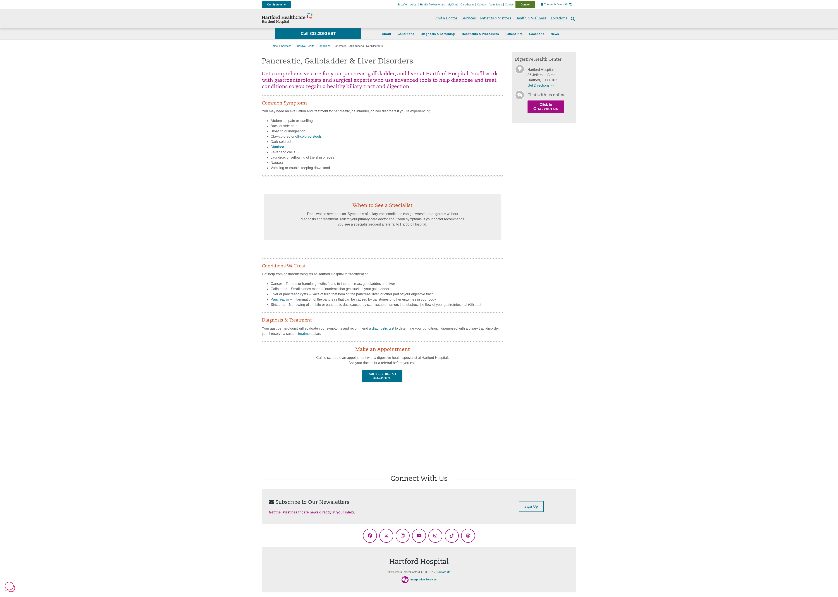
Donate (525, 4)
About (413, 4)
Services (469, 18)
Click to (545, 107)
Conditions (406, 34)
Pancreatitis (280, 299)
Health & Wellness (530, 18)
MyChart (453, 4)
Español (402, 4)
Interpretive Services (423, 579)
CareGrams (467, 4)
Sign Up (531, 506)
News (555, 34)
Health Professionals (432, 4)
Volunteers (495, 4)
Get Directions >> (540, 85)
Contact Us (443, 572)
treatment (305, 333)
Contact (509, 4)
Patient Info (514, 34)
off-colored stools (308, 136)
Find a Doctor (445, 18)
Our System (275, 4)
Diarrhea (277, 147)
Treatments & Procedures (480, 34)
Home (274, 46)
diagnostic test (383, 328)
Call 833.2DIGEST (318, 33)
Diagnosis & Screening (438, 34)
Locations (559, 18)
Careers (482, 4)
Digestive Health (304, 46)
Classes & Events (554, 4)
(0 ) (568, 4)
